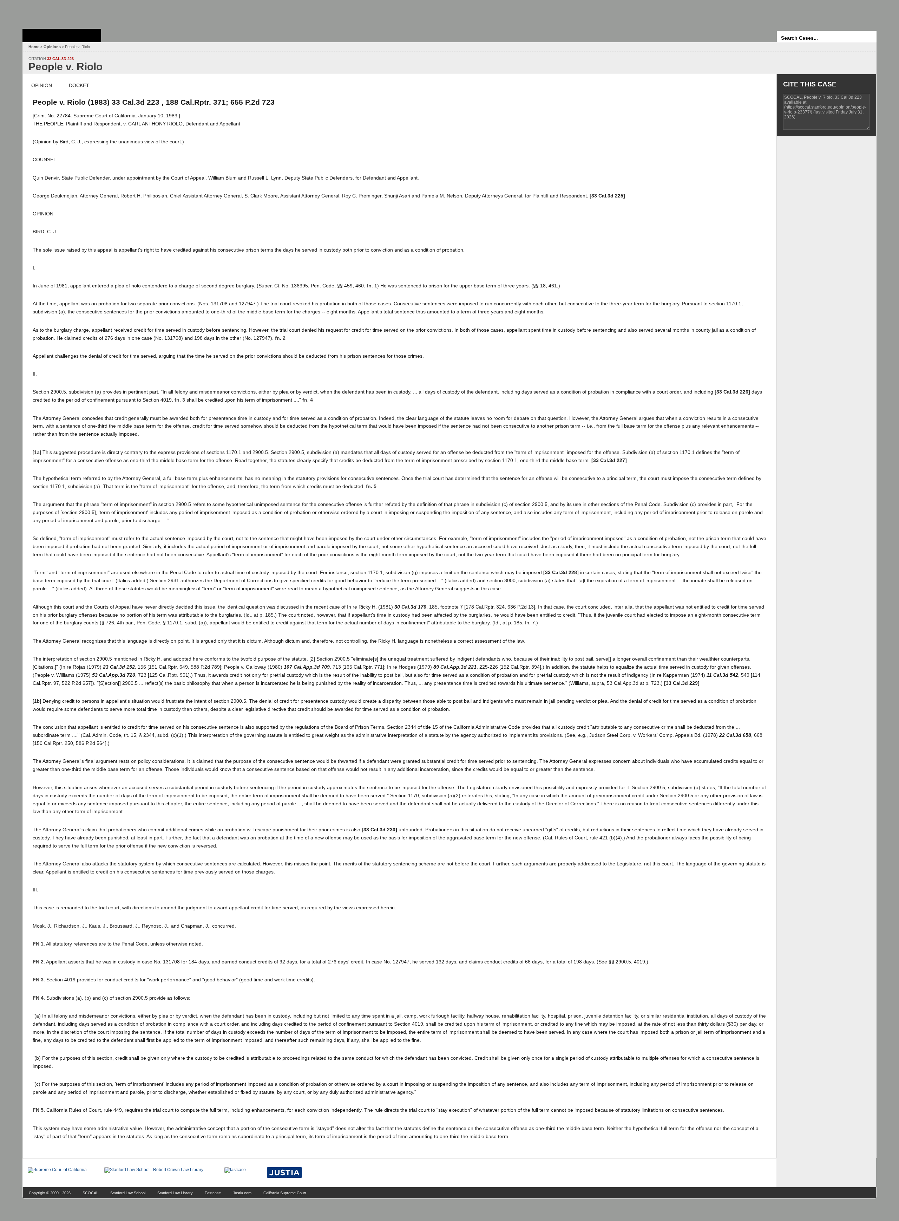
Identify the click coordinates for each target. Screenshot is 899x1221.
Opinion (41, 85)
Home (33, 47)
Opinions (52, 47)
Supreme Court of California (61, 35)
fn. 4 (307, 400)
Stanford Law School (127, 1193)
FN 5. (39, 1110)
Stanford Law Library (175, 1193)
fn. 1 (372, 285)
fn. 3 (180, 400)
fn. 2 (280, 338)
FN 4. (39, 998)
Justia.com (242, 1193)
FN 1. (39, 944)
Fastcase (213, 1193)
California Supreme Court (284, 1193)
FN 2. (39, 962)
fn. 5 (371, 486)
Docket (79, 85)
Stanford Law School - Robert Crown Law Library (60, 12)
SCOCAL (90, 1193)
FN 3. (39, 979)
